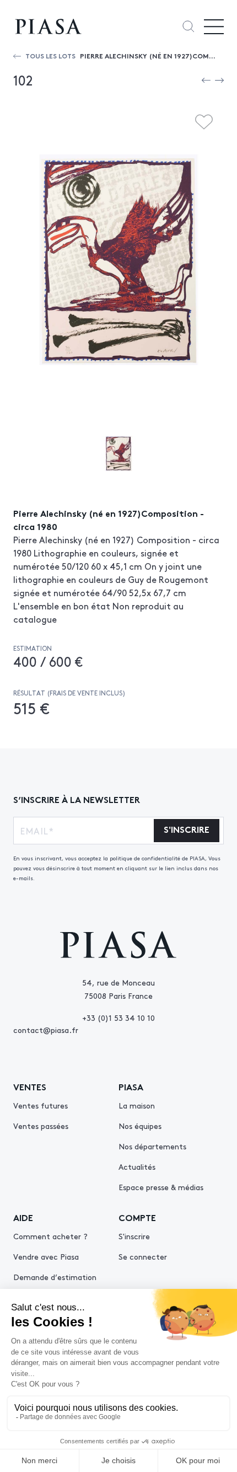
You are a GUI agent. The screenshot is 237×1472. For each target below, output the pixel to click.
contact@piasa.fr (45, 1029)
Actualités (136, 1166)
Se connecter (142, 1256)
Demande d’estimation (54, 1276)
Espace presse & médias (160, 1186)
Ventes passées (40, 1125)
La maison (136, 1105)
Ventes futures (40, 1105)
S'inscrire (134, 1235)
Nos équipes (139, 1125)
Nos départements (152, 1146)
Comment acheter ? (50, 1235)
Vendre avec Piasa (46, 1256)
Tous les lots (50, 55)
